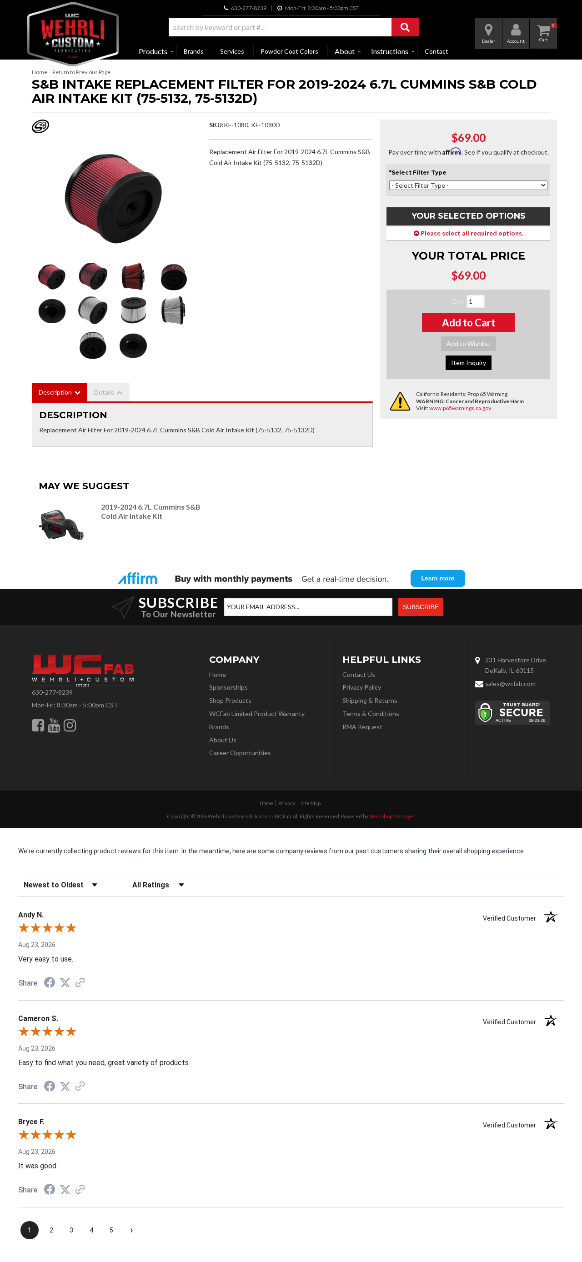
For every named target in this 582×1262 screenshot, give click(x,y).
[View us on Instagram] (70, 725)
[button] (294, 27)
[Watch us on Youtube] (54, 725)
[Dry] (92, 310)
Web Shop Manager (391, 816)
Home (39, 72)
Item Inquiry (468, 362)
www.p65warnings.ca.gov (460, 408)
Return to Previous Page (81, 72)
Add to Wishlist (469, 343)
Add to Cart (468, 322)
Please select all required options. (471, 233)
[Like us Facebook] (38, 725)
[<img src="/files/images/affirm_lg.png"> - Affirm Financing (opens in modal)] (291, 578)
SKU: (216, 125)
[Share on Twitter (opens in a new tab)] (65, 983)
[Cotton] (114, 197)
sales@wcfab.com (510, 683)
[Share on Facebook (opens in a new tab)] (49, 983)
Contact (436, 51)
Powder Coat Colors (289, 51)
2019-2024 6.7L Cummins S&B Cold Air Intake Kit (151, 511)
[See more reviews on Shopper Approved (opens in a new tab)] (80, 983)
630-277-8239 (52, 692)
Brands (194, 51)
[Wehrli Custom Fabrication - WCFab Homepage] (73, 34)
